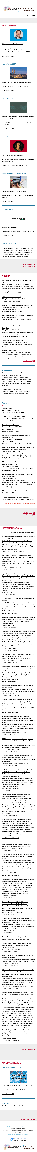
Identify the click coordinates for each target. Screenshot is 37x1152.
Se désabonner (11, 1127)
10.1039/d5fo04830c (8, 933)
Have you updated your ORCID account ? (22, 532)
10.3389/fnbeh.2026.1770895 (10, 766)
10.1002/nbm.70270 (7, 569)
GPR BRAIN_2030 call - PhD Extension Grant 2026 (17, 1086)
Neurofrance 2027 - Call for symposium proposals (17, 82)
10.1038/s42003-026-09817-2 (10, 627)
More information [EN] (8, 56)
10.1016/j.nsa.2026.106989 (9, 951)
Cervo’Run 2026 (7, 408)
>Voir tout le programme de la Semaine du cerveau (19, 503)
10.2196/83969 (6, 790)
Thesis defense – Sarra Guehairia (12, 389)
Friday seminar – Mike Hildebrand (12, 44)
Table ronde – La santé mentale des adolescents (16, 491)
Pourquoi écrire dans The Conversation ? (14, 191)
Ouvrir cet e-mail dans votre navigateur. (18, 2)
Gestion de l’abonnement (23, 1127)
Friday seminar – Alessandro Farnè (12, 340)
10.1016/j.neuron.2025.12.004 (10, 838)
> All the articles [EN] (28, 1049)
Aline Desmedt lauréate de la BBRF (12, 155)
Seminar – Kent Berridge (9, 305)
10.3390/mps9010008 (8, 914)
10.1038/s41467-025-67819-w (10, 875)
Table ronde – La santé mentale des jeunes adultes (17, 462)
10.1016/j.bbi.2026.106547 (9, 735)
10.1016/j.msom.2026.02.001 (10, 662)
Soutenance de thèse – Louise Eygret (13, 373)
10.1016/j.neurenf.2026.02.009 (10, 712)
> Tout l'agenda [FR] (29, 513)
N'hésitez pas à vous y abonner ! (19, 256)
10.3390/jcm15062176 (8, 594)
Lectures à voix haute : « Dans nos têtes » (14, 416)
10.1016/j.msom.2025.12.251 (10, 850)
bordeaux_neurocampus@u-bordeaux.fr (18, 1134)
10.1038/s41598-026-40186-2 (10, 815)
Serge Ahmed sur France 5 (10, 227)
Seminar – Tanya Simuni (9, 350)
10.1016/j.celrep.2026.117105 (10, 695)
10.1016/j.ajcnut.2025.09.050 (10, 988)
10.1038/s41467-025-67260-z (10, 898)
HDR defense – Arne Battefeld (11, 297)
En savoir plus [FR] (7, 165)
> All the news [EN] (29, 266)
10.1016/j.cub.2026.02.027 (9, 681)
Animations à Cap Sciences (10, 425)
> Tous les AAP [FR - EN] (27, 1119)
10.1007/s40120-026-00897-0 (10, 650)
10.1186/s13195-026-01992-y (10, 751)
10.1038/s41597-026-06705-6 (10, 613)
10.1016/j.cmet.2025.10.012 (10, 966)
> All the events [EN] (29, 361)
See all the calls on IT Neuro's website (13, 1106)
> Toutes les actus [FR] (28, 264)
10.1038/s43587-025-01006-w (10, 1040)
